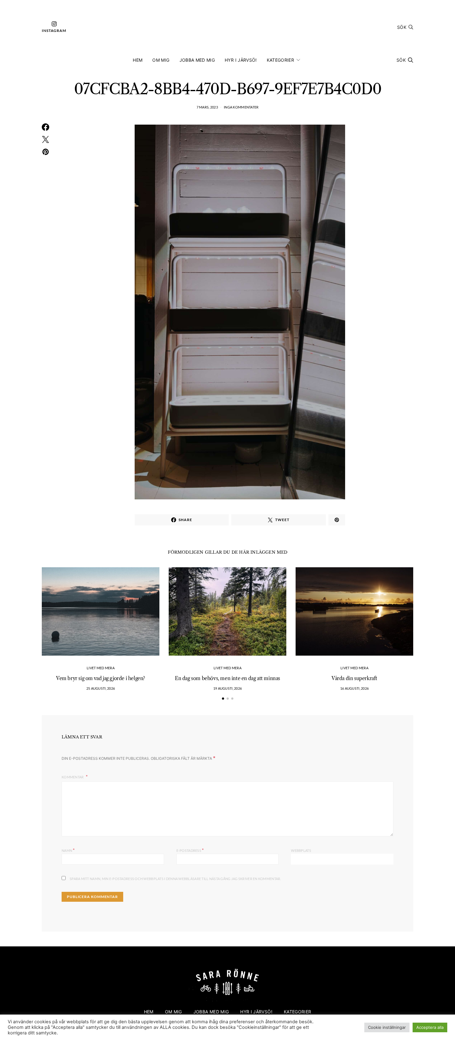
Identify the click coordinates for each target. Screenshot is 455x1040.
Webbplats (301, 850)
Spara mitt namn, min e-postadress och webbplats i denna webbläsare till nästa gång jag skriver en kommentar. (175, 879)
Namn (68, 850)
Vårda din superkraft (354, 678)
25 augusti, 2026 (100, 688)
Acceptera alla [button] (430, 1027)
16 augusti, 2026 (354, 688)
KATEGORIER (280, 60)
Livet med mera (101, 668)
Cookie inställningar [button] (387, 1027)
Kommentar (73, 777)
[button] (223, 698)
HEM (137, 60)
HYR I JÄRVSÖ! (241, 60)
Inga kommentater (241, 107)
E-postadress (190, 850)
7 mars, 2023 (207, 107)
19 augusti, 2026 (227, 688)
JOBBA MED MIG (197, 60)
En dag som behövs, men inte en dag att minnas (227, 678)
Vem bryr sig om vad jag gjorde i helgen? (100, 678)
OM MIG (160, 60)
